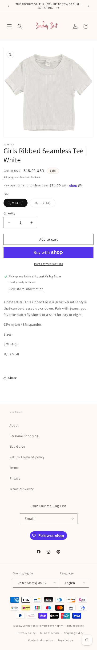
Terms (14, 467)
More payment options (48, 263)
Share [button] (12, 378)
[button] (9, 26)
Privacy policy (26, 633)
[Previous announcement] (9, 6)
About (14, 425)
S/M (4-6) (15, 203)
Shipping (8, 177)
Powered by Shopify (51, 625)
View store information (26, 289)
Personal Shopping (23, 436)
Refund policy (75, 625)
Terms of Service (21, 489)
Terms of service (50, 633)
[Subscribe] (72, 518)
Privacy (14, 478)
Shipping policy (74, 633)
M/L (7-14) (45, 203)
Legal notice (65, 640)
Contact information (41, 640)
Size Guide (17, 446)
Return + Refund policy (26, 457)
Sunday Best (30, 625)
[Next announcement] (88, 6)
